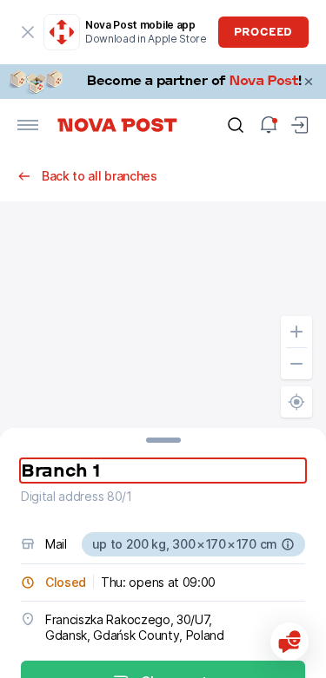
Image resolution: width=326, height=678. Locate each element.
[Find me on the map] (296, 402)
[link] (163, 81)
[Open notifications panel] (268, 125)
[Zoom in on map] (296, 331)
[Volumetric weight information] (288, 544)
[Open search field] (235, 125)
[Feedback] (289, 641)
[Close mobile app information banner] (27, 32)
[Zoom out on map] (296, 363)
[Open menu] (27, 125)
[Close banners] (309, 82)
